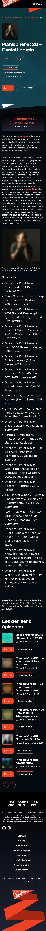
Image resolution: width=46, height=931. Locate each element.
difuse (33, 881)
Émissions (17, 17)
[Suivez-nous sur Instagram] (9, 828)
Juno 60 (30, 189)
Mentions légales (21, 850)
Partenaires (21, 845)
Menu (39, 4)
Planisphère (30, 17)
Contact (22, 836)
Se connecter (21, 870)
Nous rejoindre (21, 865)
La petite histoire (21, 860)
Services (21, 855)
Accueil (5, 17)
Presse (21, 840)
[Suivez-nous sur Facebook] (4, 828)
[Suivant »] (13, 785)
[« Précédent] (5, 785)
